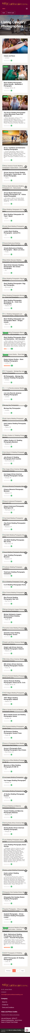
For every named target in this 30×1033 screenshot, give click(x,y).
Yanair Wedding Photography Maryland (13, 556)
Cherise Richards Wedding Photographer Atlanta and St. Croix (14, 681)
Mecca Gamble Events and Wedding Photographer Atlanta (15, 715)
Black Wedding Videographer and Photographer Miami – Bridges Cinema (14, 320)
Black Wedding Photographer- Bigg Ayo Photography (14, 284)
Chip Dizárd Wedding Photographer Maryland (15, 524)
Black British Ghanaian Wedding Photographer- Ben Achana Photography (14, 266)
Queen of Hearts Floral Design (9, 1022)
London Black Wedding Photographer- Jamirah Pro (12, 232)
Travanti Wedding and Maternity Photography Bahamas (13, 811)
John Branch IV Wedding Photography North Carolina (12, 458)
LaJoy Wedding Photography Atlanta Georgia (15, 845)
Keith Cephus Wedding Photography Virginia (15, 424)
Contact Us (5, 1005)
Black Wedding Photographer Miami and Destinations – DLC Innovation (15, 338)
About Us (4, 1002)
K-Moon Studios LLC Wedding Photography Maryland (13, 441)
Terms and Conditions (8, 1007)
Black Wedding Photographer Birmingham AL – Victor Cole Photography (13, 302)
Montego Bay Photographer (12, 408)
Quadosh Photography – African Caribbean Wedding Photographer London (14, 915)
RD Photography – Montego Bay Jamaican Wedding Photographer (14, 377)
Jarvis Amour (18, 1020)
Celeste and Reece (9, 56)
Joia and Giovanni (6, 1018)
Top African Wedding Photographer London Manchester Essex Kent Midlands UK (14, 114)
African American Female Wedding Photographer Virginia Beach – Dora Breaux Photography (15, 174)
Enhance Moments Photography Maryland (13, 490)
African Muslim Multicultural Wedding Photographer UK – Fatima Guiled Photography (15, 194)
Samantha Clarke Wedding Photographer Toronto (12, 633)
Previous (8, 970)
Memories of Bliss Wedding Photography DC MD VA (12, 766)
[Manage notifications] (27, 1030)
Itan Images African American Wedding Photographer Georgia (13, 475)
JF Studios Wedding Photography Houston (14, 795)
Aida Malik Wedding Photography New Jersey (14, 540)
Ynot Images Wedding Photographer (15, 780)
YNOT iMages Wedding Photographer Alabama (11, 698)
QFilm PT (14, 1018)
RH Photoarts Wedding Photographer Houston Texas (13, 732)
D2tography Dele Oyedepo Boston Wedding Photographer (14, 898)
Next (22, 970)
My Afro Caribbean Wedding (15, 1030)
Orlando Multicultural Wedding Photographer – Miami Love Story (14, 249)
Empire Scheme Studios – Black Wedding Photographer (13, 360)
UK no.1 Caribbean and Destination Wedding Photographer (14, 148)
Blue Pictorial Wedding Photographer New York (11, 598)
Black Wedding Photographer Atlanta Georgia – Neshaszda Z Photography (13, 84)
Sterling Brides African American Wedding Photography (14, 828)
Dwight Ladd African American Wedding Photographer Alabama (14, 648)
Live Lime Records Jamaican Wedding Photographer (12, 394)
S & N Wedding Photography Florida (15, 585)
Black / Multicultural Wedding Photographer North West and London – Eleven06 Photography (14, 935)
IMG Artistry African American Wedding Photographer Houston (13, 665)
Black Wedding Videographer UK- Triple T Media (14, 215)
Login (3, 12)
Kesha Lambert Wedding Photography (11, 874)
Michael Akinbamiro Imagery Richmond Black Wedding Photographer (12, 615)
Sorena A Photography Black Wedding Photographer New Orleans (15, 749)
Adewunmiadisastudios (7, 1020)
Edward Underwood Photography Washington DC (14, 507)
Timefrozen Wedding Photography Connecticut (14, 573)
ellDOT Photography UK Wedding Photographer (14, 958)
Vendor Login (11, 12)
